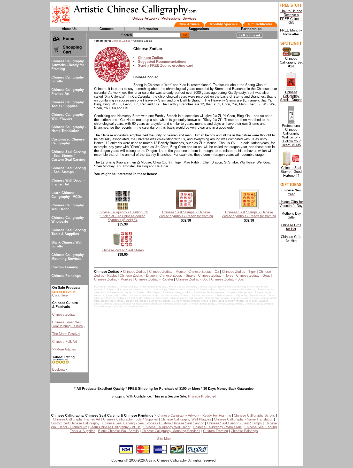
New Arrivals (189, 24)
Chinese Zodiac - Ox (203, 272)
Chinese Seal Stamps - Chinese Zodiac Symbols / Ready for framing (186, 214)
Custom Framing (64, 267)
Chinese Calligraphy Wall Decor (67, 207)
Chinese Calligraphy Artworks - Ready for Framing (67, 65)
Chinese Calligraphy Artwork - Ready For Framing (194, 415)
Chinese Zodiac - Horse (215, 275)
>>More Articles (64, 349)
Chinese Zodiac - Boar (227, 279)
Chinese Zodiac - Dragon (138, 275)
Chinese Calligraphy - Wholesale (217, 427)
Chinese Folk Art (64, 342)
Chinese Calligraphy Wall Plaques (67, 116)
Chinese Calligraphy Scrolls (254, 415)
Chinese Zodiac (63, 314)
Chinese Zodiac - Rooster (154, 279)
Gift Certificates (260, 24)
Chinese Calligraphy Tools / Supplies (67, 104)
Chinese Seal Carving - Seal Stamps (68, 170)
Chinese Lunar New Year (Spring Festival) (68, 324)
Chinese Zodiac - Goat (253, 275)
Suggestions (199, 29)
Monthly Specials (223, 24)
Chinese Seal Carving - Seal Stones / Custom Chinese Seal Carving (153, 423)
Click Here (60, 295)
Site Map (164, 439)
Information (148, 29)
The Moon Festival (66, 334)
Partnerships (251, 29)
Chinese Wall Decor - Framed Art (68, 182)
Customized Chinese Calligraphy (68, 141)
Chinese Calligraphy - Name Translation (68, 129)
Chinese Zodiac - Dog (192, 279)
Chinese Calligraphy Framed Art (67, 92)
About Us (69, 29)
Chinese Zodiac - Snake (177, 275)
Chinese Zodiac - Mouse (167, 272)
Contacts (106, 29)
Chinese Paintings (66, 276)
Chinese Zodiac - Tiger (239, 272)
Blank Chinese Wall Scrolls (118, 431)
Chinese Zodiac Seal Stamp (123, 250)
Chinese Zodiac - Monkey (113, 279)
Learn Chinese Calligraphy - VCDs (66, 195)
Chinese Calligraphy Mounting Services (67, 257)
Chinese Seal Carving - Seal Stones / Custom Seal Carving (68, 155)
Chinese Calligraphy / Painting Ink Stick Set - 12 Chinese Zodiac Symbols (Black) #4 (122, 216)
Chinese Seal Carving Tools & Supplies (68, 232)
